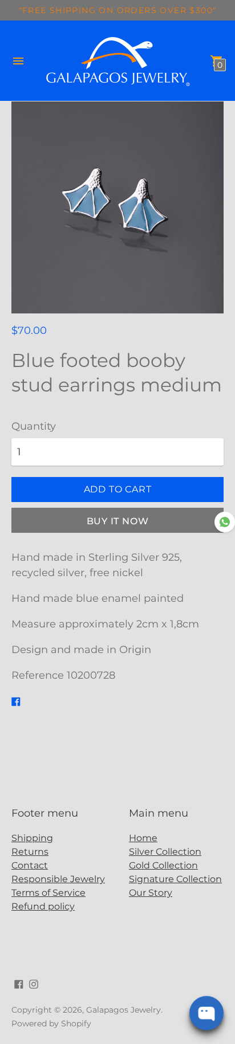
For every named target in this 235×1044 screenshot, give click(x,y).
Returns (29, 851)
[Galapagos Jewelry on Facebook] (18, 983)
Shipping (32, 838)
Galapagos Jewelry (123, 1010)
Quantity (33, 427)
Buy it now (118, 521)
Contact (29, 865)
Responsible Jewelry (58, 879)
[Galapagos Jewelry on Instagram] (33, 983)
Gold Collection (163, 865)
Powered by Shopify (51, 1023)
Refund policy (43, 906)
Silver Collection (165, 851)
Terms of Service (48, 892)
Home (143, 838)
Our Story (150, 892)
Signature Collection (175, 879)
